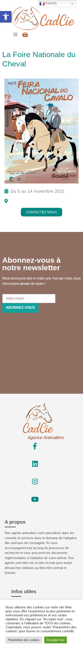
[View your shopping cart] (25, 34)
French (51, 3)
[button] (6, 17)
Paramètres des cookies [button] (23, 640)
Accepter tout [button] (55, 640)
